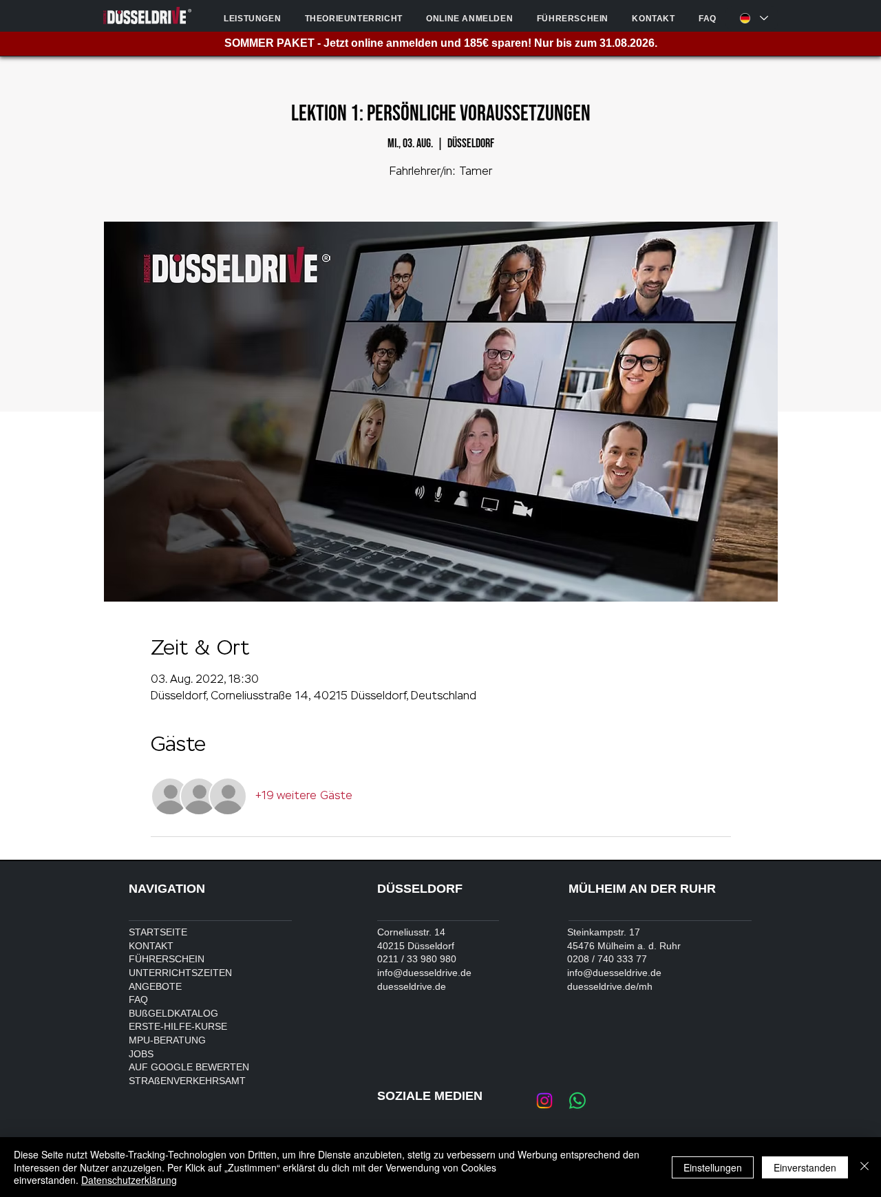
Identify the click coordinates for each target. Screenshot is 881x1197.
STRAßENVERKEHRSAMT (187, 1080)
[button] (252, 18)
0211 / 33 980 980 (416, 958)
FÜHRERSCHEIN (166, 958)
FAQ (138, 999)
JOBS (141, 1053)
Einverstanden (805, 1167)
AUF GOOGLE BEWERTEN (189, 1066)
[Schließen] (864, 1167)
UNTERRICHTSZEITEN (180, 972)
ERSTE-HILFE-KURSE (178, 1026)
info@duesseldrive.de (424, 972)
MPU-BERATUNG (167, 1040)
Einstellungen (712, 1167)
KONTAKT (151, 945)
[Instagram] (544, 1100)
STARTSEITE (158, 932)
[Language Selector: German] (751, 18)
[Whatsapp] (577, 1100)
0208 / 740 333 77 (607, 958)
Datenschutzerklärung (129, 1180)
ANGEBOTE (155, 986)
